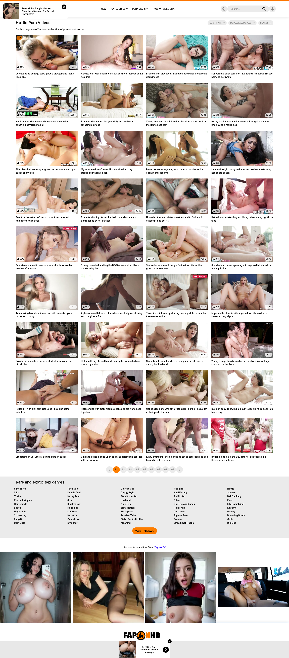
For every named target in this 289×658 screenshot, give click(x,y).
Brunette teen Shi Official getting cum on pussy (41, 456)
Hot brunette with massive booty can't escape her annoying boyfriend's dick (42, 123)
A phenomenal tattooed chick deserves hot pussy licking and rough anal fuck (111, 315)
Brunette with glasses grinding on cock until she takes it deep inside (176, 75)
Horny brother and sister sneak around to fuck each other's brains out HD (174, 219)
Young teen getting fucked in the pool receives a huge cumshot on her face (240, 363)
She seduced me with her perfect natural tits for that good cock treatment (174, 267)
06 (151, 469)
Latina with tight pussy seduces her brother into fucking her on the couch (241, 171)
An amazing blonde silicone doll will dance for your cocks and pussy (44, 315)
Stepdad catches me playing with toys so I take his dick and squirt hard (241, 267)
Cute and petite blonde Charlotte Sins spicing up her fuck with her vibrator (111, 458)
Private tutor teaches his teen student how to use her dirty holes (44, 363)
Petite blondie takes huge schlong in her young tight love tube (242, 219)
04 (137, 469)
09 (172, 469)
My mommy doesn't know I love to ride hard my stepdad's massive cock (106, 171)
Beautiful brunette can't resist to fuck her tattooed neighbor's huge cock (42, 219)
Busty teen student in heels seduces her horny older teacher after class (44, 267)
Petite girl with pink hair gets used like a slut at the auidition (42, 411)
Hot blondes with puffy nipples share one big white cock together (111, 411)
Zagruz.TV (160, 547)
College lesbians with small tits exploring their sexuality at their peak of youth (176, 411)
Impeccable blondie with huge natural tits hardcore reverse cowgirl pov (239, 315)
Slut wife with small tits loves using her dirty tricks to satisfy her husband (174, 363)
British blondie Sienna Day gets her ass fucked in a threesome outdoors (238, 458)
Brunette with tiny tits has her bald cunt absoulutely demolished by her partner (108, 219)
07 (158, 469)
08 (165, 469)
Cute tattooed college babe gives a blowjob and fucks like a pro (45, 75)
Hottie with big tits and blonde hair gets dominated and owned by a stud (110, 363)
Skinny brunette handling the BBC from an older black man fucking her (110, 267)
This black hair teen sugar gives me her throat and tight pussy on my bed (46, 171)
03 (130, 469)
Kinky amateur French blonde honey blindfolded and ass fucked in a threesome (177, 458)
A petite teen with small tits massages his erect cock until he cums (112, 75)
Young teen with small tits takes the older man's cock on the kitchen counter (176, 123)
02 (123, 469)
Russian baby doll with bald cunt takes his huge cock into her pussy (242, 411)
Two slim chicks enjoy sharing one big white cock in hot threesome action (176, 315)
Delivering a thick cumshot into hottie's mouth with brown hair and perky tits (242, 75)
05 (144, 469)
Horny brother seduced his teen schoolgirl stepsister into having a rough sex (240, 123)
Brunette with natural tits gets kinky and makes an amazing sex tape (107, 123)
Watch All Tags (144, 530)
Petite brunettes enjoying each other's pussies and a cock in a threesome (174, 171)
